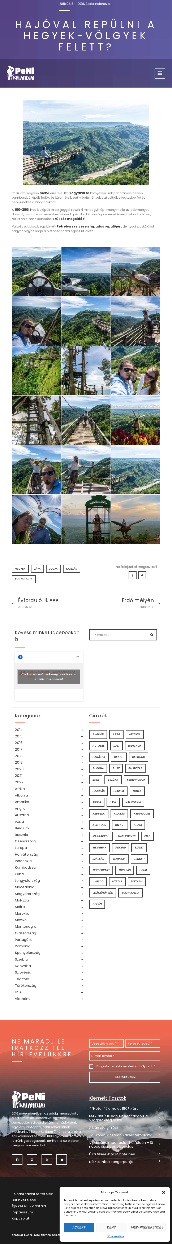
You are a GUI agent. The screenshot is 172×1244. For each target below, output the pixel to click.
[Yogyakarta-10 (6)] (135, 370)
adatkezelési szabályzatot (134, 1066)
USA (18, 992)
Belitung (138, 757)
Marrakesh (101, 836)
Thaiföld (22, 979)
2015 (18, 736)
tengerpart (101, 870)
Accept (79, 1227)
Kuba (19, 874)
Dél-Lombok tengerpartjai (111, 1161)
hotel (137, 791)
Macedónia (24, 887)
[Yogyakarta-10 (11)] (86, 469)
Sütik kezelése (115, 1236)
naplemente (127, 836)
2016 (19, 742)
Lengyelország (27, 880)
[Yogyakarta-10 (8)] (86, 420)
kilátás (71, 568)
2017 (18, 749)
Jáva (37, 568)
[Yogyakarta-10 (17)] (135, 271)
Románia (22, 946)
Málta (20, 906)
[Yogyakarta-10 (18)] (86, 321)
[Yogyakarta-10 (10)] (36, 469)
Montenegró (25, 926)
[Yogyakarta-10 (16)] (135, 519)
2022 (19, 782)
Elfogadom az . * (125, 1066)
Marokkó (22, 913)
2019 (19, 762)
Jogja (53, 568)
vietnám (136, 881)
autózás (99, 745)
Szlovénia (23, 972)
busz (116, 768)
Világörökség (103, 892)
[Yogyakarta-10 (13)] (135, 469)
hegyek (20, 568)
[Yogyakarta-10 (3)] (36, 271)
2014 (19, 729)
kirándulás (142, 813)
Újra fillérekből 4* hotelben (112, 1154)
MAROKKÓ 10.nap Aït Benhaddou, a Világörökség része (118, 1118)
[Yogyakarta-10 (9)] (135, 420)
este (96, 779)
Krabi (138, 825)
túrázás (125, 870)
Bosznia (21, 834)
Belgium (22, 828)
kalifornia (133, 802)
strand (120, 847)
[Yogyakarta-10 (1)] (135, 321)
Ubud (143, 870)
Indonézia (102, 3)
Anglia (20, 808)
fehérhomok (136, 779)
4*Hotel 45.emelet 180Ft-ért (113, 1108)
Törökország (25, 985)
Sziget (139, 847)
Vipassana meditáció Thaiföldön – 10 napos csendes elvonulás (121, 1144)
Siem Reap (99, 847)
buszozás (135, 768)
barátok (99, 757)
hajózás (99, 791)
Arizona (135, 734)
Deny (111, 1227)
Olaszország (25, 933)
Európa (21, 847)
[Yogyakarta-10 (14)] (36, 519)
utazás (117, 881)
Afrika (20, 788)
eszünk (113, 779)
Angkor (98, 734)
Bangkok (134, 745)
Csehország (25, 841)
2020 (19, 769)
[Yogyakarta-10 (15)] (86, 519)
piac (147, 836)
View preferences (147, 1227)
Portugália (24, 939)
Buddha (98, 768)
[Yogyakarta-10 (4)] (86, 370)
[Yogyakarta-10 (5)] (36, 321)
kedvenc (99, 813)
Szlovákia (23, 965)
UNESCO (98, 881)
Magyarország (27, 893)
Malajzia (22, 900)
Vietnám (22, 998)
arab (116, 734)
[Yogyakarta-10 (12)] (86, 271)
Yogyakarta (24, 579)
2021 (18, 775)
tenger (139, 858)
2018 (81, 3)
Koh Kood (99, 825)
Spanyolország (27, 952)
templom (119, 858)
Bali (116, 745)
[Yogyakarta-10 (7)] (36, 420)
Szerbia (21, 959)
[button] (164, 1192)
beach (118, 757)
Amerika (22, 801)
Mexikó (21, 920)
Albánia (21, 795)
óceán (97, 904)
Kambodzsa (25, 867)
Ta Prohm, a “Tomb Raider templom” (120, 1135)
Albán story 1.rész (103, 1127)
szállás (98, 858)
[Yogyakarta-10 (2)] (36, 370)
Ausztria (22, 815)
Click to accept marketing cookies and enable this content (48, 676)
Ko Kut (120, 825)
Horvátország (26, 854)
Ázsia (90, 3)
